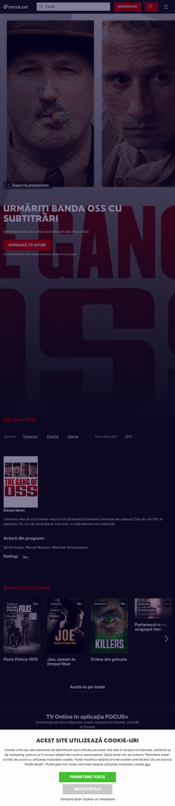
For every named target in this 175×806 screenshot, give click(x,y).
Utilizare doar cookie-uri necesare (87, 799)
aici (147, 764)
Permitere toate (87, 777)
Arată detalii (87, 789)
